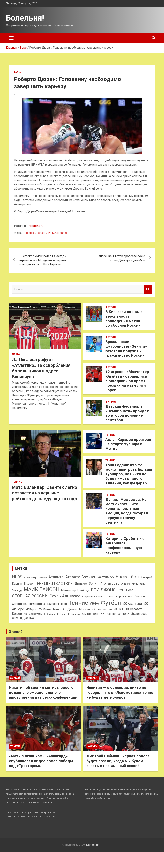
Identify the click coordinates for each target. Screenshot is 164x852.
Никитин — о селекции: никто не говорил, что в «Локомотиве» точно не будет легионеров (119, 692)
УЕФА (94, 603)
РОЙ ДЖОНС (103, 589)
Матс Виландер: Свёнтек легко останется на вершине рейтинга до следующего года (44, 493)
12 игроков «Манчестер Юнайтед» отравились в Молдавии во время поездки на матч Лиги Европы (42, 260)
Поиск (148, 289)
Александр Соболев (35, 577)
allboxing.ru (36, 226)
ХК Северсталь (33, 613)
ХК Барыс (31, 609)
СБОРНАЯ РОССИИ (30, 596)
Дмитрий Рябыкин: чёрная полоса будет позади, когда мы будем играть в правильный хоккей (118, 761)
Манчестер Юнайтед (75, 590)
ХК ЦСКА (123, 613)
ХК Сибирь (49, 614)
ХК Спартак (73, 614)
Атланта (55, 577)
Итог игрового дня (115, 583)
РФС (120, 590)
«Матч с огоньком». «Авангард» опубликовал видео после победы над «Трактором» (41, 761)
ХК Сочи (61, 614)
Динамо (80, 583)
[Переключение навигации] (11, 38)
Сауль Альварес (56, 232)
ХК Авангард (132, 604)
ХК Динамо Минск (50, 609)
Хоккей (16, 631)
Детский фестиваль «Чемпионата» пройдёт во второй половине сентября (127, 413)
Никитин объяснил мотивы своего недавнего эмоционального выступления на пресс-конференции (43, 692)
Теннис (17, 481)
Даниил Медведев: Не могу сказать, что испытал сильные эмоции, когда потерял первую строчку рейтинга (126, 511)
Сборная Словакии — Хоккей (98, 596)
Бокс (18, 71)
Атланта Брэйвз (80, 577)
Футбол (17, 354)
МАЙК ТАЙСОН (41, 589)
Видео (28, 583)
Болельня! (25, 18)
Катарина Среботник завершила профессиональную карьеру (124, 545)
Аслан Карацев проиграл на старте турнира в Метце (128, 444)
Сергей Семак (124, 596)
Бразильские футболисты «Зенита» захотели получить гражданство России (126, 348)
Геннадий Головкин (54, 583)
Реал (129, 590)
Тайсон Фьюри (57, 604)
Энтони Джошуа (23, 618)
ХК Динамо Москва (76, 609)
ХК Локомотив (102, 609)
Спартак (140, 596)
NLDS (17, 577)
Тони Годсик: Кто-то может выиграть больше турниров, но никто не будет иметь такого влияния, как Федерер (128, 474)
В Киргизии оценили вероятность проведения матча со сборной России (124, 318)
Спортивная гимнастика (28, 604)
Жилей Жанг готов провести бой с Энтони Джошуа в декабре (121, 258)
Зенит (93, 583)
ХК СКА (118, 609)
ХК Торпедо (90, 614)
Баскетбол (127, 577)
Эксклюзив (139, 614)
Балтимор (105, 577)
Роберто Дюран (34, 232)
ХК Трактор (108, 614)
